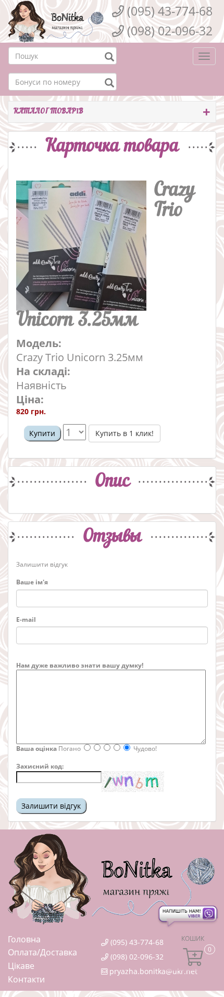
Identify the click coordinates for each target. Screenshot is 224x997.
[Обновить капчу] (133, 781)
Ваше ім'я (32, 582)
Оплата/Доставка (42, 952)
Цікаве (21, 966)
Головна (24, 939)
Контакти (26, 979)
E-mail (26, 619)
